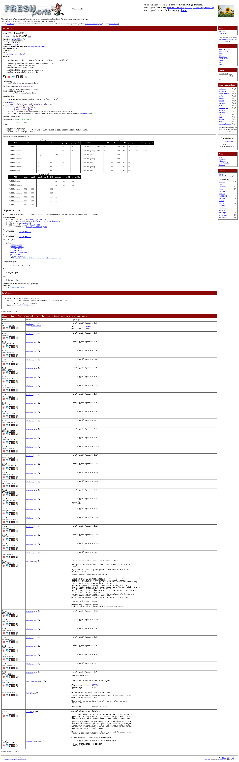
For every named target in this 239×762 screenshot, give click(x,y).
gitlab (220, 117)
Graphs (221, 174)
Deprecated (222, 187)
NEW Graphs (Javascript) (226, 176)
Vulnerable (222, 198)
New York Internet (223, 39)
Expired (221, 201)
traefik (221, 96)
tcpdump (37, 46)
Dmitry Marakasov (31, 681)
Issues (220, 53)
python (15, 48)
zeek (220, 114)
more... (221, 79)
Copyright (207, 759)
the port (11, 102)
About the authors (224, 51)
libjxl (32, 46)
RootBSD (227, 41)
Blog (220, 62)
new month (222, 217)
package (12, 106)
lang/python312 (25, 223)
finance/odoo (16, 245)
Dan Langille (221, 759)
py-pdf (26, 304)
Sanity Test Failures (224, 163)
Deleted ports (222, 161)
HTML (224, 758)
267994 (95, 684)
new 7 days (222, 213)
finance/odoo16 (17, 247)
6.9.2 (4, 36)
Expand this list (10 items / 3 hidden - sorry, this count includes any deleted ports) (37, 258)
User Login (222, 31)
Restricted (222, 194)
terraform (221, 101)
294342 (88, 326)
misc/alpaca (16, 254)
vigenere (43, 46)
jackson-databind (224, 94)
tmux (29, 46)
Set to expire (222, 203)
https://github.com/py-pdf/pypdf (15, 54)
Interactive (222, 205)
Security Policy (223, 59)
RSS (233, 758)
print (7, 36)
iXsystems (231, 39)
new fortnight (223, 215)
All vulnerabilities (227, 141)
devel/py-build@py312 (31, 225)
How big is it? (223, 57)
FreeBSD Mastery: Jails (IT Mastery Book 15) (190, 7)
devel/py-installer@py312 (36, 227)
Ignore (221, 189)
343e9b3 (15, 45)
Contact (221, 64)
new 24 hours (223, 208)
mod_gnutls (222, 89)
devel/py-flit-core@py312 (35, 219)
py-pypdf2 (27, 298)
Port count (222, 182)
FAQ (220, 55)
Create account (223, 33)
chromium (222, 103)
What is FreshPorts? (225, 49)
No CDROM (223, 196)
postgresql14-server (225, 124)
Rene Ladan (29, 562)
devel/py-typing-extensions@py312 (47, 221)
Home (220, 157)
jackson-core (222, 91)
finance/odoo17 (17, 249)
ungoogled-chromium (222, 111)
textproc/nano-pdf (18, 256)
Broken (221, 184)
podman (221, 119)
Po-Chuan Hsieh (31, 741)
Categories (222, 159)
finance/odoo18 (17, 250)
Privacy (221, 60)
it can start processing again (93, 24)
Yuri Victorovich (36, 326)
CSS (228, 758)
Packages (85, 113)
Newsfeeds (222, 165)
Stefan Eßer (29, 693)
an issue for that (114, 24)
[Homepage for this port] (4, 77)
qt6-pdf (221, 105)
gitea (220, 121)
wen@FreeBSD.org (16, 39)
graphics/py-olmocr (19, 252)
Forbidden (222, 191)
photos (183, 10)
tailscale (221, 98)
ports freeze (10, 24)
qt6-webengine (223, 108)
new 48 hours (223, 210)
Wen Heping (29, 324)
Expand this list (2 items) (17, 287)
